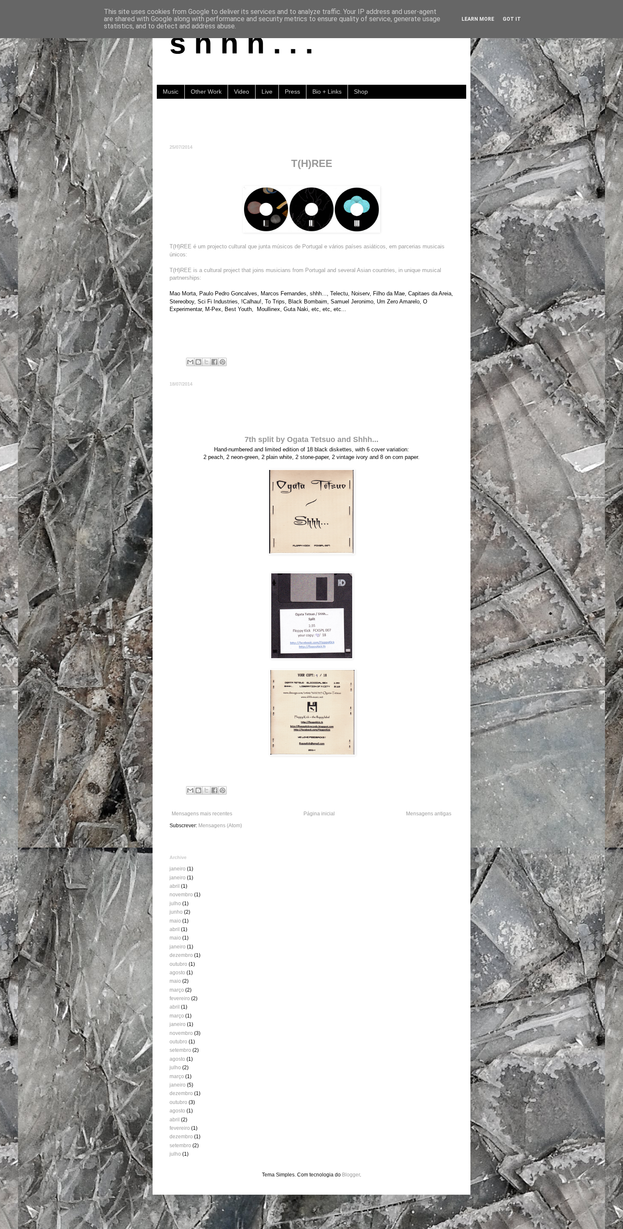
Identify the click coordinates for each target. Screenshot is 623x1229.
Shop (361, 91)
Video (241, 91)
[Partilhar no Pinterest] (222, 362)
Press (292, 91)
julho (175, 903)
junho (176, 912)
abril (175, 886)
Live (267, 91)
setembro (180, 1050)
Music (170, 91)
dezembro (181, 955)
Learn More (478, 19)
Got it (512, 19)
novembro (181, 895)
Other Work (206, 91)
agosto (177, 973)
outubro (178, 964)
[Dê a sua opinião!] (198, 362)
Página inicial (319, 814)
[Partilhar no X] (206, 362)
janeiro (178, 869)
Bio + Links (327, 91)
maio (175, 921)
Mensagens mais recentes (202, 814)
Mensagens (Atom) (220, 826)
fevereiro (180, 998)
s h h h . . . (241, 43)
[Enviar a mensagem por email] (190, 362)
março (177, 990)
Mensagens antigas (428, 814)
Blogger (351, 1175)
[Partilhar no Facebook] (214, 362)
